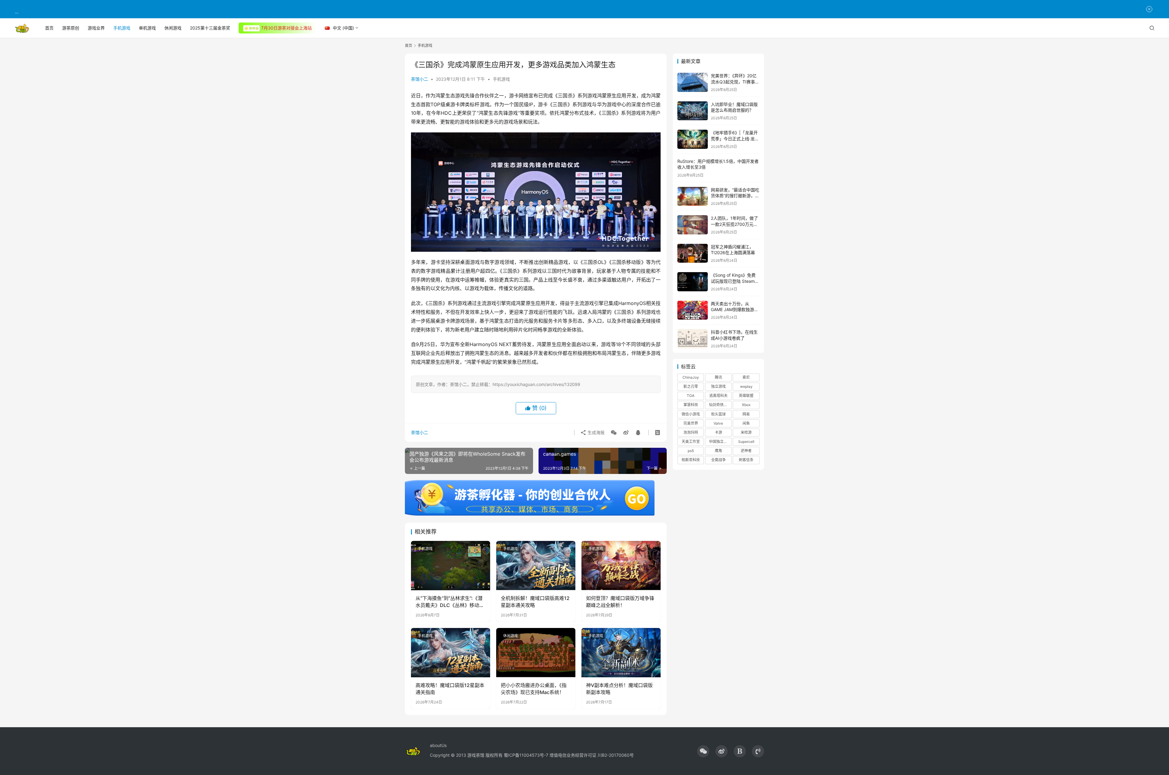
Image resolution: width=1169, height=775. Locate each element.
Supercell (746, 441)
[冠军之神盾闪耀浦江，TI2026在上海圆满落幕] (692, 253)
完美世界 (690, 423)
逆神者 (746, 450)
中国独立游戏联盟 (720, 441)
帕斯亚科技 (691, 460)
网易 (746, 414)
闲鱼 (746, 423)
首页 (49, 27)
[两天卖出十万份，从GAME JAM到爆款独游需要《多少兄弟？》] (692, 310)
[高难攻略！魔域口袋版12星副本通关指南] (450, 652)
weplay (746, 386)
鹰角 (718, 450)
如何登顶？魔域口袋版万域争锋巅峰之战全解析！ (620, 601)
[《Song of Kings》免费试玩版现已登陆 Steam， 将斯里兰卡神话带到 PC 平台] (692, 281)
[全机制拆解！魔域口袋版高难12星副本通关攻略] (535, 565)
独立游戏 (718, 386)
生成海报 (595, 432)
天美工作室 (691, 441)
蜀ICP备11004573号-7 (526, 755)
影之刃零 (690, 386)
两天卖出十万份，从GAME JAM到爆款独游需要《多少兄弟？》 (734, 309)
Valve (718, 423)
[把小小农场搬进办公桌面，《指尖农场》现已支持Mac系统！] (535, 652)
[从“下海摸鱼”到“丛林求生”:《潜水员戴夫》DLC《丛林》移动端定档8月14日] (450, 565)
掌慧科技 (690, 404)
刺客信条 (746, 460)
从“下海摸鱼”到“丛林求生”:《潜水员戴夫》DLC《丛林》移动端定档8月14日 (450, 601)
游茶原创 (70, 27)
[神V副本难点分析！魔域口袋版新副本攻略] (621, 652)
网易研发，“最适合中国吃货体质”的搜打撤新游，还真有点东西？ (735, 195)
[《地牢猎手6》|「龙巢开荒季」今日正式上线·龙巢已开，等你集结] (692, 139)
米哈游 (746, 432)
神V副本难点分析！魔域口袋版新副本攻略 (619, 688)
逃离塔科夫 (718, 395)
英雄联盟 (746, 395)
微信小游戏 (691, 414)
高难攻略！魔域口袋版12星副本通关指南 (450, 688)
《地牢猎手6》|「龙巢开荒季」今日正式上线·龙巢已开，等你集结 (735, 138)
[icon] (703, 751)
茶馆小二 (419, 79)
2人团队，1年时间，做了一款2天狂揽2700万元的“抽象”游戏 (734, 224)
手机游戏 (121, 27)
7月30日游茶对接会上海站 (286, 27)
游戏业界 (96, 27)
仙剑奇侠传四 (720, 404)
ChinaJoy (691, 377)
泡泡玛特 (690, 432)
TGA (690, 395)
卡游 (718, 432)
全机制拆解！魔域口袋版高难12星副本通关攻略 (535, 601)
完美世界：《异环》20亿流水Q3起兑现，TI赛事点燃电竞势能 (735, 81)
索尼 (746, 377)
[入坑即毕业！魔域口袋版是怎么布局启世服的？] (692, 111)
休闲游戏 (172, 27)
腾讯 (718, 377)
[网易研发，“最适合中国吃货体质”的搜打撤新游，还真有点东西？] (692, 196)
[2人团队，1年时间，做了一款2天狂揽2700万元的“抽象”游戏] (692, 224)
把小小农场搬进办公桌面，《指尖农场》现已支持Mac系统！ (534, 688)
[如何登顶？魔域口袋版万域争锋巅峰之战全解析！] (621, 565)
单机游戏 (147, 27)
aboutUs (438, 745)
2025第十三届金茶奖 (210, 27)
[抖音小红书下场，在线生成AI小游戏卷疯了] (692, 338)
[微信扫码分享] (613, 432)
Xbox (746, 404)
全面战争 (718, 460)
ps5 (691, 450)
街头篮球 (718, 414)
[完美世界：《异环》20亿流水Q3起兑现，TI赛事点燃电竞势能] (692, 82)
